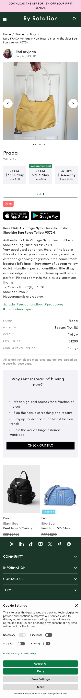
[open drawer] (5, 19)
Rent (40, 194)
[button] (40, 556)
